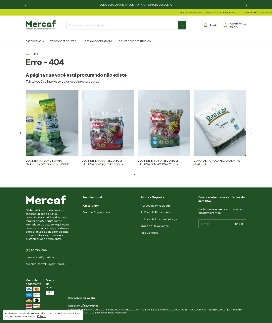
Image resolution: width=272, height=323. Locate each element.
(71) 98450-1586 (36, 250)
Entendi (41, 316)
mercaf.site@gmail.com (41, 257)
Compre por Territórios (135, 41)
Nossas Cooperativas (97, 41)
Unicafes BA (91, 205)
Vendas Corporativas (96, 212)
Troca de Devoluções (154, 226)
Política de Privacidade (156, 205)
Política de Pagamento (156, 212)
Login (213, 24)
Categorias (33, 41)
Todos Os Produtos (63, 41)
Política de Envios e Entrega (159, 219)
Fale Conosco (150, 232)
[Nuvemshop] (83, 306)
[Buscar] (182, 25)
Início (28, 54)
